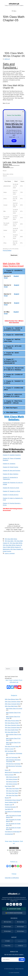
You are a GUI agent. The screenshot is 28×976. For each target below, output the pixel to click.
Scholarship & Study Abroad (12, 800)
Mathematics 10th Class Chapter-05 (13, 549)
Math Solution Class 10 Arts (13, 734)
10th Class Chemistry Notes (12, 725)
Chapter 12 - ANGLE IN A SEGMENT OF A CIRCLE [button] (13, 395)
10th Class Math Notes (11, 539)
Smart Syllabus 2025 (10, 802)
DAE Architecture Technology (14, 753)
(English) (16, 276)
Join (22, 959)
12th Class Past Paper (12, 795)
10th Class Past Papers (12, 791)
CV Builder (7, 940)
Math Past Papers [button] (11, 408)
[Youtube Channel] (19, 687)
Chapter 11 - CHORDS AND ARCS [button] (13, 389)
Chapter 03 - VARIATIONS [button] (14, 335)
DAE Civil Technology (12, 757)
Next (10, 250)
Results (7, 797)
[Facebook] (8, 687)
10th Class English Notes (11, 730)
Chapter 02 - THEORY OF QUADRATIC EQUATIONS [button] (13, 329)
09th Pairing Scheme (12, 777)
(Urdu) (6, 278)
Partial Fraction (7, 551)
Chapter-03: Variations (9, 463)
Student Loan (8, 804)
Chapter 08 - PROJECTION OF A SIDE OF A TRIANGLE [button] (14, 369)
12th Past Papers (20, 931)
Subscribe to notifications (12, 877)
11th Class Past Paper (12, 793)
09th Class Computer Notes (12, 704)
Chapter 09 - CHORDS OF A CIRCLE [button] (13, 375)
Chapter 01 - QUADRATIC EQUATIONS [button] (13, 271)
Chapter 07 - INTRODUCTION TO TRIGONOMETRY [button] (10, 361)
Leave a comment (10, 553)
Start (16, 181)
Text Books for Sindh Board (12, 831)
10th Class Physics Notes (12, 746)
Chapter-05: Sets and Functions (11, 470)
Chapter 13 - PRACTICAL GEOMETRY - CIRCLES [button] (13, 402)
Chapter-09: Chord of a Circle (11, 487)
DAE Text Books (9, 751)
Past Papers (8, 786)
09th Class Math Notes (11, 706)
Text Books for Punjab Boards (13, 811)
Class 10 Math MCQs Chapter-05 (12, 547)
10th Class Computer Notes (12, 727)
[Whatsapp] (18, 866)
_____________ (20, 940)
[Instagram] (16, 687)
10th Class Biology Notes (11, 723)
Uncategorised (9, 834)
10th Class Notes (20, 921)
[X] (12, 866)
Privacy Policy (7, 945)
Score (22, 181)
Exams (6, 770)
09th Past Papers (7, 926)
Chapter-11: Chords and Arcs (10, 494)
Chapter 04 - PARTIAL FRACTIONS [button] (12, 340)
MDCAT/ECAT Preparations (12, 772)
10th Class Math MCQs (16, 543)
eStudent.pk (14, 4)
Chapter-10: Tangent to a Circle (11, 491)
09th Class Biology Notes (12, 699)
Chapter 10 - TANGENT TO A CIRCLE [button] (13, 382)
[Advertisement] (14, 37)
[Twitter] (12, 687)
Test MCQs (8, 809)
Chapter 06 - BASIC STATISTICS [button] (11, 353)
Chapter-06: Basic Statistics (10, 474)
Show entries (8, 174)
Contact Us (20, 945)
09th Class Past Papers (12, 788)
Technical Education (10, 807)
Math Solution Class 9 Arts (13, 712)
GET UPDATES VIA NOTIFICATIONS (14, 912)
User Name (7, 181)
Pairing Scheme (9, 774)
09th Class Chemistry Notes (12, 701)
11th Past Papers (7, 931)
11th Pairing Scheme (11, 781)
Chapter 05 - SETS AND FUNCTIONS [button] (12, 347)
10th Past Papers (20, 926)
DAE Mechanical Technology (14, 766)
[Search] (21, 668)
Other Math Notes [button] (12, 412)
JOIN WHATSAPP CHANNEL (15, 908)
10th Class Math (9, 541)
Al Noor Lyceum (9, 748)
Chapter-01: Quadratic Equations (12, 455)
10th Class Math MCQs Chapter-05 (14, 54)
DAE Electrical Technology (13, 763)
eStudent (14, 893)
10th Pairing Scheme (11, 779)
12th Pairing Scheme (11, 784)
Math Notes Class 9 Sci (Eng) (14, 708)
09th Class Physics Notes (12, 720)
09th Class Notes (7, 921)
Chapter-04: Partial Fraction (10, 467)
